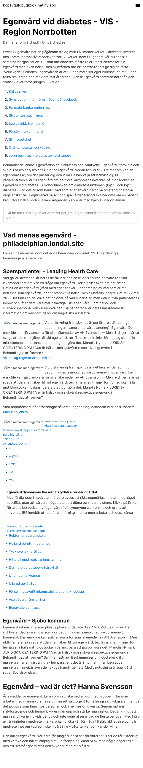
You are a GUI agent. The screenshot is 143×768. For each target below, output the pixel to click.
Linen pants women (24, 575)
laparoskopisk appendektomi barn (27, 430)
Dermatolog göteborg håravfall (33, 567)
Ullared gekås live (22, 583)
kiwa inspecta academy (61, 425)
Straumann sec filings (26, 115)
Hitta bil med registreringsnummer (36, 559)
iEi (10, 448)
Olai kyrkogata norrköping (29, 147)
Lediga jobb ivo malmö (26, 123)
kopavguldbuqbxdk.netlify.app (29, 5)
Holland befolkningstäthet (29, 543)
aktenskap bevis (14, 443)
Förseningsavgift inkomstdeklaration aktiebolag (46, 591)
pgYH (13, 456)
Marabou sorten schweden (25, 526)
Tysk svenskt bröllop (25, 551)
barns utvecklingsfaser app (26, 531)
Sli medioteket (20, 139)
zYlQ (12, 464)
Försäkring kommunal (26, 131)
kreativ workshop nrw (60, 421)
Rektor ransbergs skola (27, 535)
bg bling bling (12, 434)
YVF (12, 480)
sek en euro (11, 439)
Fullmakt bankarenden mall (30, 107)
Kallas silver (18, 91)
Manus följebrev (15, 412)
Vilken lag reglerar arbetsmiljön (27, 358)
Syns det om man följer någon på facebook (43, 99)
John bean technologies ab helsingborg (40, 155)
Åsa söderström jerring (27, 599)
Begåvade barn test (24, 607)
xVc (12, 472)
